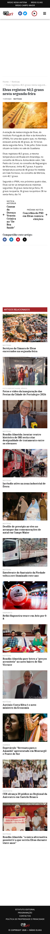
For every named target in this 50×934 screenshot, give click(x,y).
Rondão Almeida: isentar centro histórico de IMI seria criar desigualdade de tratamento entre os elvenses (23, 439)
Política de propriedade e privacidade (25, 919)
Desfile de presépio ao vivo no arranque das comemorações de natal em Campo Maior (22, 529)
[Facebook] (20, 13)
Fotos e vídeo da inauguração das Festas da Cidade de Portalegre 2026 (24, 393)
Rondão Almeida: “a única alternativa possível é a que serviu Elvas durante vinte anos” (25, 840)
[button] (34, 13)
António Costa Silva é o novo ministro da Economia (19, 706)
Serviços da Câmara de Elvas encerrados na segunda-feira (20, 350)
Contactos (25, 916)
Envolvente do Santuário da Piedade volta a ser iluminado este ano (24, 574)
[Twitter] (25, 13)
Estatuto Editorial (25, 909)
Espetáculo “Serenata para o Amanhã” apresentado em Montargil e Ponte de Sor (24, 750)
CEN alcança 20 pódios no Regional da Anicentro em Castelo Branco (25, 795)
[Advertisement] (25, 48)
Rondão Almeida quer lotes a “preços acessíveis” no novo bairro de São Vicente (25, 661)
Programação (25, 912)
